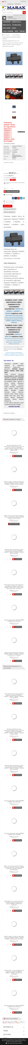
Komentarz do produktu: (8, 162)
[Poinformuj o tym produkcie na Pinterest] (18, 198)
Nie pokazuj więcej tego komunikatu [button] (15, 1043)
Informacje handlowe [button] (9, 413)
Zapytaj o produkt (10, 201)
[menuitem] (6, 21)
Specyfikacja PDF (10, 202)
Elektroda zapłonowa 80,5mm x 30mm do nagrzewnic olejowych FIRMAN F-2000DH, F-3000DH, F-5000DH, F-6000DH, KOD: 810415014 (14, 551)
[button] (3, 1)
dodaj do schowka (9, 194)
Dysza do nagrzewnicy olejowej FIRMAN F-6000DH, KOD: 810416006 (14, 834)
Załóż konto (17, 4)
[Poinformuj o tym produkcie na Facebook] (13, 198)
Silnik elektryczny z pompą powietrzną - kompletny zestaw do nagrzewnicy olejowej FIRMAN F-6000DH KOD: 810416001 (14, 903)
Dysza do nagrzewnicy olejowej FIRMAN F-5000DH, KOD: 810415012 (14, 1006)
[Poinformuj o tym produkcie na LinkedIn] (21, 198)
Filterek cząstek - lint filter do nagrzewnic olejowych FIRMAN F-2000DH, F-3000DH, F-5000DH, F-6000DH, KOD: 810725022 (14, 483)
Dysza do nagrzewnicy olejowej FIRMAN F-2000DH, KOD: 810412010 (14, 620)
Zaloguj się (10, 4)
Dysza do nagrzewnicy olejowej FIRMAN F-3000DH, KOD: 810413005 (14, 801)
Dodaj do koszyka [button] (13, 191)
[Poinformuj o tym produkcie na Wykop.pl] (24, 198)
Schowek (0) (23, 1)
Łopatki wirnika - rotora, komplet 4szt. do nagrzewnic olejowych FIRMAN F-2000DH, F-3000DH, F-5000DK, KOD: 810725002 (14, 972)
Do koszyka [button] (18, 456)
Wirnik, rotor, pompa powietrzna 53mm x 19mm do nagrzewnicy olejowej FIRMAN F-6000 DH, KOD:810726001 (14, 517)
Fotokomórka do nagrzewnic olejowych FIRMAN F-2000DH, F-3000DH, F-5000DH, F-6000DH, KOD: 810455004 (14, 654)
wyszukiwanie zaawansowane (19, 15)
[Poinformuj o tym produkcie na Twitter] (16, 198)
